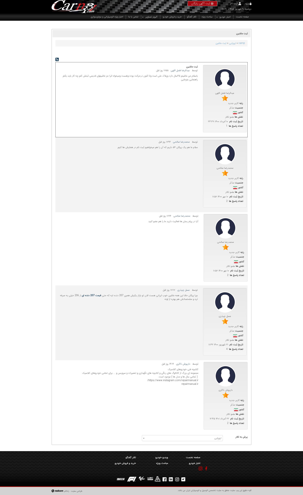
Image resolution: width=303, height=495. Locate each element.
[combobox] (182, 438)
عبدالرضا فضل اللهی (180, 70)
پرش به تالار (241, 437)
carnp (241, 43)
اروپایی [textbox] (217, 438)
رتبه (241, 103)
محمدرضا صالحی (181, 142)
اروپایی (232, 43)
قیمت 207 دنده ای (91, 295)
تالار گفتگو (131, 457)
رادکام (66, 491)
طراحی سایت (76, 491)
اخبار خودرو (194, 463)
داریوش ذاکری (183, 364)
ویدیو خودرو (161, 457)
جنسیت (239, 108)
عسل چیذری (183, 290)
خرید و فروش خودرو (125, 463)
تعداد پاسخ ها (236, 126)
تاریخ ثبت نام (236, 121)
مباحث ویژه (162, 463)
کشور (240, 112)
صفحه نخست (193, 457)
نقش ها (239, 117)
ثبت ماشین (221, 43)
